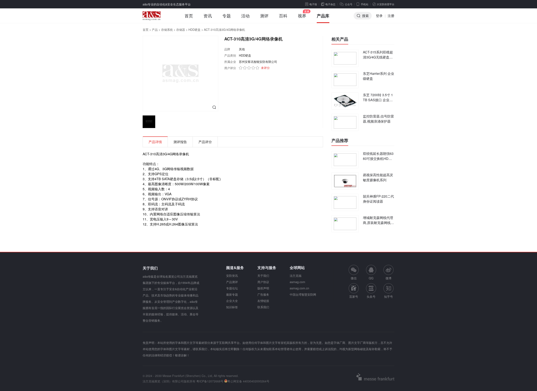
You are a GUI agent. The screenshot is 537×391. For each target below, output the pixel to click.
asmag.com (297, 282)
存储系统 (167, 29)
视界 (302, 16)
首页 (189, 16)
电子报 (313, 4)
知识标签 (232, 307)
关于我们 (263, 275)
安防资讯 (232, 275)
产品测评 (232, 282)
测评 (264, 16)
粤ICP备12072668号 (209, 381)
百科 (283, 16)
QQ (371, 278)
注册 (391, 15)
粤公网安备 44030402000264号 (248, 381)
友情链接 (263, 301)
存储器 (180, 29)
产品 (155, 29)
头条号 (371, 296)
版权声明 (263, 288)
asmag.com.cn (299, 288)
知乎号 (388, 296)
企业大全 (232, 301)
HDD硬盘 (194, 29)
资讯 (207, 16)
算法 (196, 214)
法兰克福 (295, 275)
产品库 (323, 16)
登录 (379, 15)
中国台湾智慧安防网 (303, 294)
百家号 (353, 296)
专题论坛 (232, 288)
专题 (226, 16)
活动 (245, 16)
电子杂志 (330, 4)
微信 (354, 272)
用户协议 (263, 282)
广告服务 (263, 294)
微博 (388, 278)
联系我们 (263, 307)
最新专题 (232, 294)
